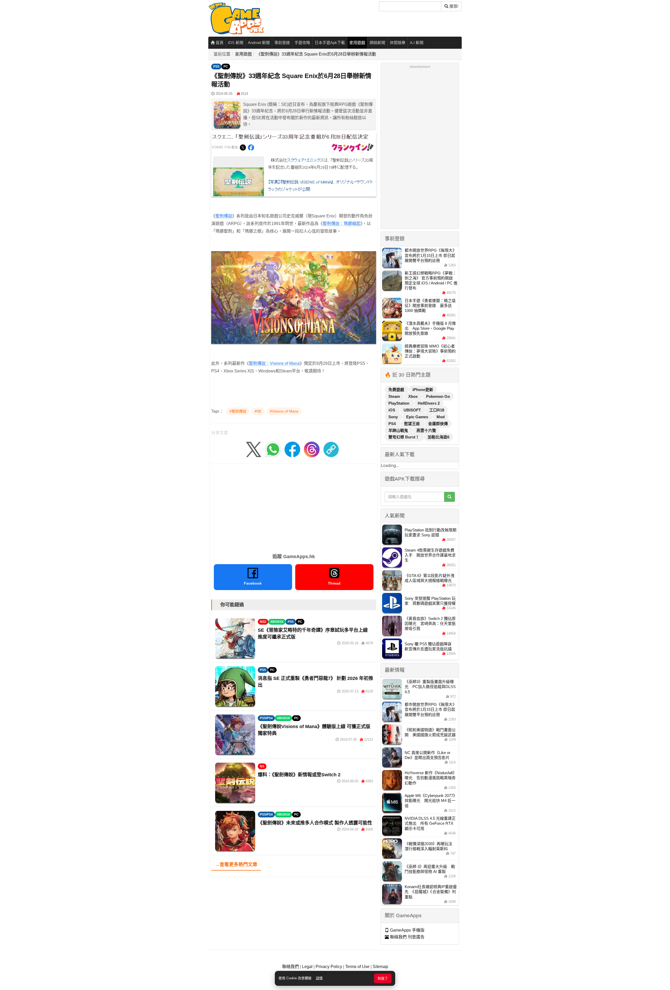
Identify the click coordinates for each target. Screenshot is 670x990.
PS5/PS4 (266, 718)
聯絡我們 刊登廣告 (407, 937)
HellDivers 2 (429, 403)
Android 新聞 (259, 42)
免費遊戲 (396, 389)
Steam (394, 396)
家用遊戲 (357, 42)
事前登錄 (282, 42)
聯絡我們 (290, 966)
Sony (393, 417)
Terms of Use (357, 966)
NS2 (263, 622)
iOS (392, 410)
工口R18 (436, 410)
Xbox (413, 396)
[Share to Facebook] (292, 449)
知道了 (383, 978)
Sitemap (380, 966)
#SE (258, 411)
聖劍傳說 (223, 216)
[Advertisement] (293, 506)
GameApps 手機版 (407, 930)
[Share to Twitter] (253, 449)
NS (262, 766)
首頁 (219, 42)
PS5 (216, 66)
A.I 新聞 (416, 42)
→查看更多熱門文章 (236, 864)
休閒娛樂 (397, 42)
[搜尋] (449, 497)
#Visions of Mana (284, 411)
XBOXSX (276, 622)
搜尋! (453, 6)
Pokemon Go (438, 396)
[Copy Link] (331, 449)
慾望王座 (412, 423)
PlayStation (399, 403)
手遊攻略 (302, 42)
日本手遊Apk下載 (330, 42)
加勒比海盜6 (438, 437)
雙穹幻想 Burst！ (404, 437)
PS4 (392, 423)
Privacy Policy (329, 966)
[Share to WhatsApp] (273, 449)
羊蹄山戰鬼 (398, 430)
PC (226, 66)
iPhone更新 (422, 389)
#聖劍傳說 (238, 411)
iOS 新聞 (235, 42)
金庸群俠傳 (438, 423)
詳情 (319, 978)
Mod (441, 417)
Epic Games (417, 417)
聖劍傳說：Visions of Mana (274, 363)
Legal (307, 966)
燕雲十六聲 (426, 430)
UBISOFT (413, 410)
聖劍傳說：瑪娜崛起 (341, 223)
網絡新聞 (377, 42)
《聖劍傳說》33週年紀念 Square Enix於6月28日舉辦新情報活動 (316, 54)
